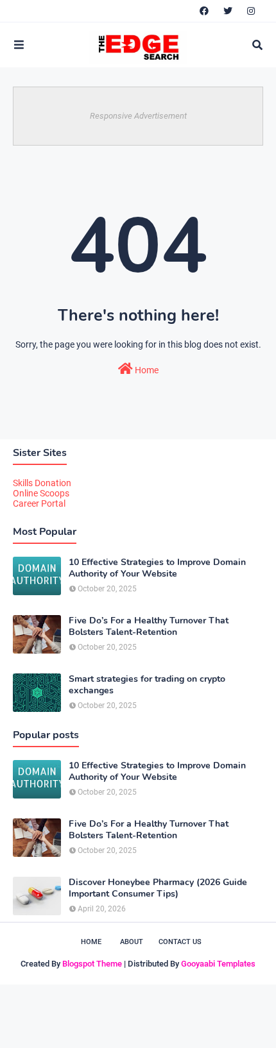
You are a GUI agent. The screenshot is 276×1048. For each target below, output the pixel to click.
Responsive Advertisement (138, 116)
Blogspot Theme (92, 963)
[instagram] (251, 11)
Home (146, 370)
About (131, 942)
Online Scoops (41, 493)
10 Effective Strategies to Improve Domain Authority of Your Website (157, 568)
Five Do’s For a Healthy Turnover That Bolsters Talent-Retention (149, 626)
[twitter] (228, 11)
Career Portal (39, 503)
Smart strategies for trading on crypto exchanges (147, 685)
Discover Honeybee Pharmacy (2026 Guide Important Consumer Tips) (158, 888)
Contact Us (180, 942)
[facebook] (204, 11)
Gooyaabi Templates (218, 963)
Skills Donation (42, 483)
